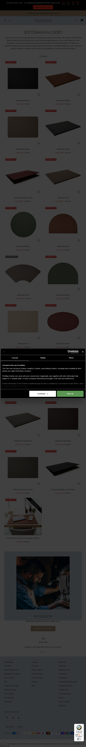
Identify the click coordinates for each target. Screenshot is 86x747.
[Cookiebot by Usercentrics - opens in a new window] (69, 351)
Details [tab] (43, 358)
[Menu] (82, 725)
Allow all (70, 394)
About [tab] (71, 358)
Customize (41, 394)
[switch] (79, 739)
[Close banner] (83, 352)
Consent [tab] (15, 358)
